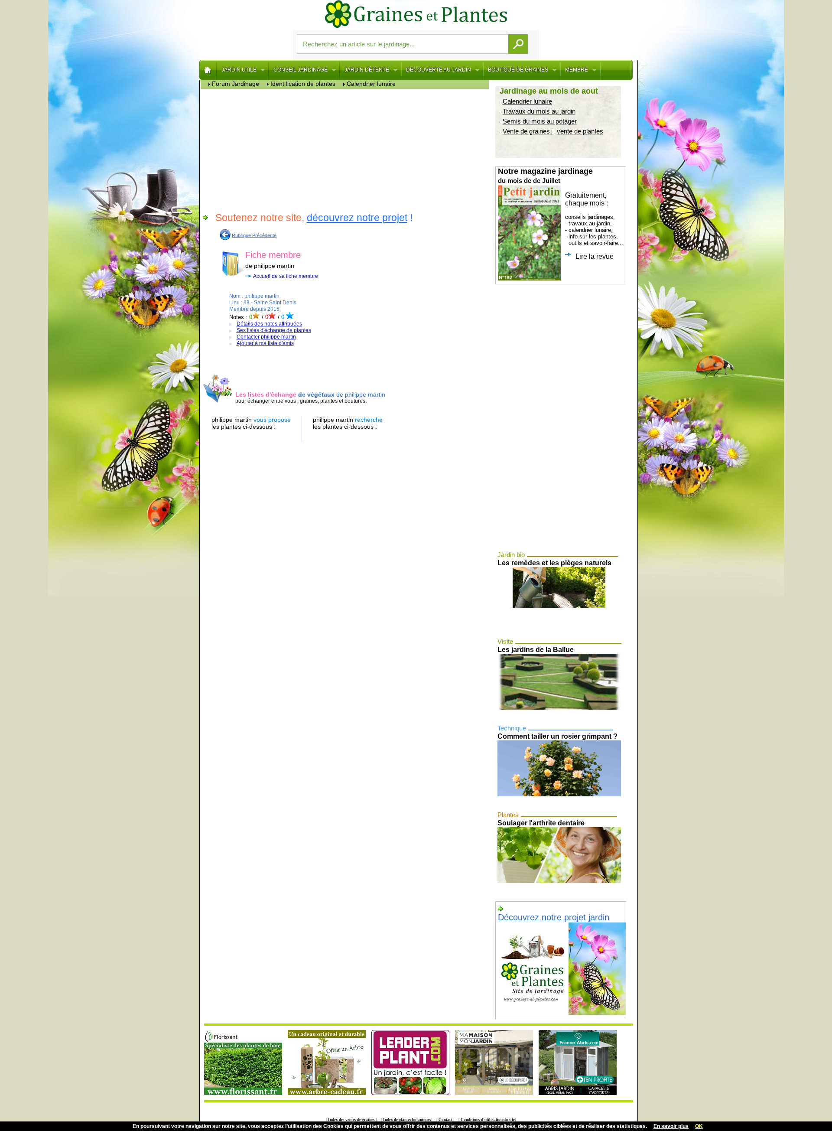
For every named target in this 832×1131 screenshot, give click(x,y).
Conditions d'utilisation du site (487, 1120)
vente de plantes (580, 131)
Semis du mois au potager (540, 121)
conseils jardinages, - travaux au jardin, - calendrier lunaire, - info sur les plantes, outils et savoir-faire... (560, 213)
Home (208, 70)
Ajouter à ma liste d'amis (265, 343)
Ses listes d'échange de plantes (274, 330)
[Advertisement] (347, 149)
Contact (445, 1120)
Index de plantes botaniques (406, 1120)
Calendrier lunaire (527, 101)
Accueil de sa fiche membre (285, 276)
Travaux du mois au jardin (539, 111)
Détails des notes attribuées (269, 324)
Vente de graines (526, 131)
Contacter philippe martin (266, 337)
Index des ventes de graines (351, 1120)
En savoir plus (671, 1126)
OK (699, 1126)
